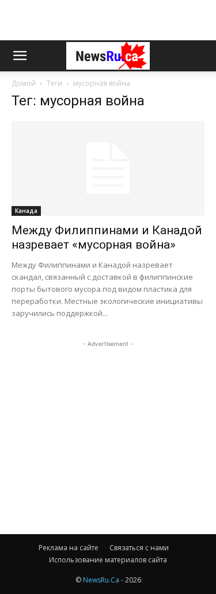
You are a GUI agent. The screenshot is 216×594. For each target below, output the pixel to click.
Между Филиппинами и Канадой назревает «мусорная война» (107, 237)
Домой (24, 83)
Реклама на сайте (68, 548)
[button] (19, 55)
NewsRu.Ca (101, 580)
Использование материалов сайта (108, 560)
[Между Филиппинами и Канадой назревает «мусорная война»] (108, 168)
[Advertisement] (108, 20)
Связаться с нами (139, 548)
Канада (26, 211)
